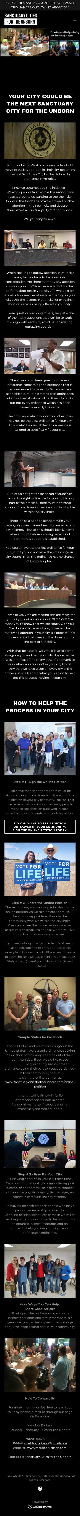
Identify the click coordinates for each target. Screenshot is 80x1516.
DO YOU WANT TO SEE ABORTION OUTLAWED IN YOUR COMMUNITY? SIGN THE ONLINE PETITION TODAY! (40, 827)
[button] (75, 19)
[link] (20, 19)
